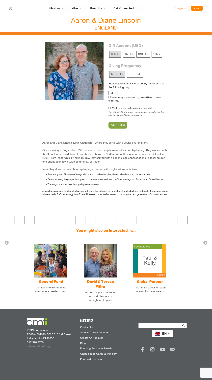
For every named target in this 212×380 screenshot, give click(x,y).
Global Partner (150, 281)
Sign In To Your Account (94, 332)
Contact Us (86, 327)
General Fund (51, 281)
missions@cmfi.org (38, 346)
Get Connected (123, 8)
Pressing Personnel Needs (96, 348)
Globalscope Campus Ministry (98, 354)
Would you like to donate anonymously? (131, 108)
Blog (83, 343)
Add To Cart (118, 125)
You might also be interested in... (106, 230)
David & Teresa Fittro (100, 284)
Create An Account (91, 338)
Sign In (181, 8)
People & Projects (91, 359)
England (106, 28)
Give (197, 8)
